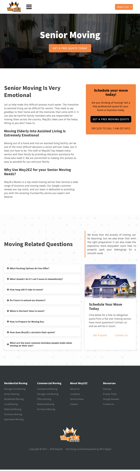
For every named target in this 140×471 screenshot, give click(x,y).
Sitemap (107, 388)
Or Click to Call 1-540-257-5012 (111, 128)
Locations (75, 394)
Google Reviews (111, 399)
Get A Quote (100, 335)
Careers (74, 404)
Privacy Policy (110, 394)
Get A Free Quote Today (70, 48)
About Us (75, 388)
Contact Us (121, 335)
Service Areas (77, 399)
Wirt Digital (105, 449)
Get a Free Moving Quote (111, 119)
